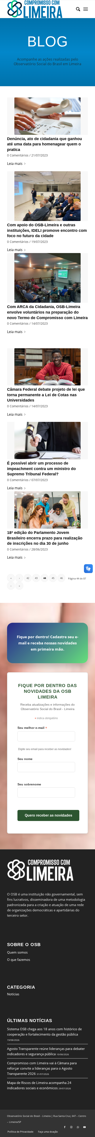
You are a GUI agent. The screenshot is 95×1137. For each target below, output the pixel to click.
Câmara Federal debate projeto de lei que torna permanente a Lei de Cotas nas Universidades (46, 394)
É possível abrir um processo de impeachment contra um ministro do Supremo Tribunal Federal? (41, 468)
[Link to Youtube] (84, 1127)
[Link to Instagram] (71, 1127)
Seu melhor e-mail (32, 728)
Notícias (13, 994)
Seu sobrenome (29, 784)
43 (36, 578)
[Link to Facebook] (64, 1127)
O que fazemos (18, 959)
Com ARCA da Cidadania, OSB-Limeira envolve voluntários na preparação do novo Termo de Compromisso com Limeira (47, 312)
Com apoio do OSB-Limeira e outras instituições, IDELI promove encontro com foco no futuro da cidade (47, 230)
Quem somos (17, 952)
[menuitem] (76, 9)
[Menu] (85, 9)
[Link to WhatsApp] (78, 1127)
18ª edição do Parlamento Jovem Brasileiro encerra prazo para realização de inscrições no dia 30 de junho (44, 538)
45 (53, 578)
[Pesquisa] (76, 9)
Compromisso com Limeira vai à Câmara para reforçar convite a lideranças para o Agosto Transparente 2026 (42, 1068)
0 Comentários (17, 155)
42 (28, 578)
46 (61, 578)
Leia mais (15, 163)
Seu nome (24, 759)
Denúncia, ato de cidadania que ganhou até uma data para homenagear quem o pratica (44, 144)
